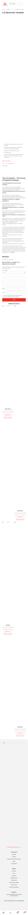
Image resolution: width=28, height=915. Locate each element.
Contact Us (14, 875)
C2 (12, 9)
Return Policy (14, 880)
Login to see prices (6, 161)
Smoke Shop (14, 863)
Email (3, 292)
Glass (14, 861)
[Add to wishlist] (12, 309)
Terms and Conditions (14, 882)
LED (3, 199)
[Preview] (12, 311)
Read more (7, 415)
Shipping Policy (14, 878)
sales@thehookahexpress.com (14, 847)
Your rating (4, 270)
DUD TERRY (20, 727)
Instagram (12, 252)
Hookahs (8, 9)
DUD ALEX (8, 625)
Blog (14, 873)
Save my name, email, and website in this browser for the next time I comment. (12, 296)
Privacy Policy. (14, 884)
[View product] (12, 307)
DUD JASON (20, 510)
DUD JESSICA (8, 409)
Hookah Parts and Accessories (14, 859)
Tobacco (14, 856)
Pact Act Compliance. (14, 887)
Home (3, 9)
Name (4, 288)
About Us (14, 871)
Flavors (15, 214)
